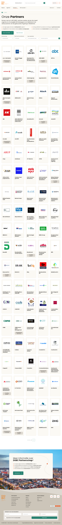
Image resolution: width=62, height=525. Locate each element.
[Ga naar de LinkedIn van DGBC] (51, 496)
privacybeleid (17, 517)
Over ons (52, 7)
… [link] (30, 440)
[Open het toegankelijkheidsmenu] (59, 3)
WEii (38, 499)
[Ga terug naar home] (5, 3)
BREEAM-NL (13, 505)
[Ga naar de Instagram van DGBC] (55, 496)
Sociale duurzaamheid (15, 497)
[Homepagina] (2, 12)
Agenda (8, 7)
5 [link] (31, 440)
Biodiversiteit (13, 503)
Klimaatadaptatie (14, 499)
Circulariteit (13, 500)
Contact (58, 7)
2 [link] (28, 440)
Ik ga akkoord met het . (13, 517)
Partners (15, 7)
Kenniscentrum (18, 3)
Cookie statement (57, 522)
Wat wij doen (23, 7)
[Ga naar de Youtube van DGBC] (58, 496)
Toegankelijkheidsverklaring (27, 522)
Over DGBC (28, 505)
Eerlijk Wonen (39, 500)
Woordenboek (28, 502)
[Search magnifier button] (44, 3)
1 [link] (27, 440)
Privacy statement (48, 522)
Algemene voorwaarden (38, 522)
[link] (33, 440)
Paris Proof (13, 502)
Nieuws (3, 7)
